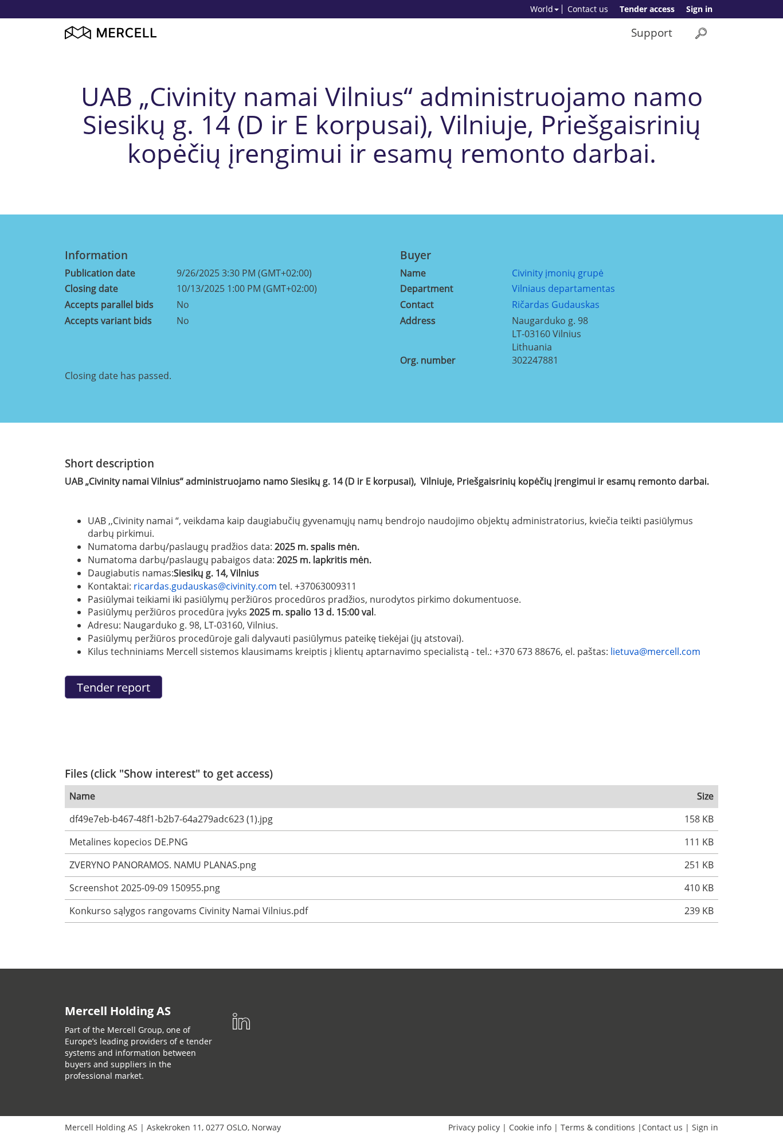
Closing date (91, 288)
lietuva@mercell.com (655, 651)
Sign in (699, 8)
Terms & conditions (598, 1127)
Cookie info (530, 1127)
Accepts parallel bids (109, 304)
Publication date (100, 273)
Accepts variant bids (108, 320)
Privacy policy (474, 1127)
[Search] (701, 33)
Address (418, 320)
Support (651, 32)
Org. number (428, 360)
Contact (417, 304)
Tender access (647, 8)
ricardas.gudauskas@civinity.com (205, 586)
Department (426, 288)
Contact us (587, 8)
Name (413, 273)
